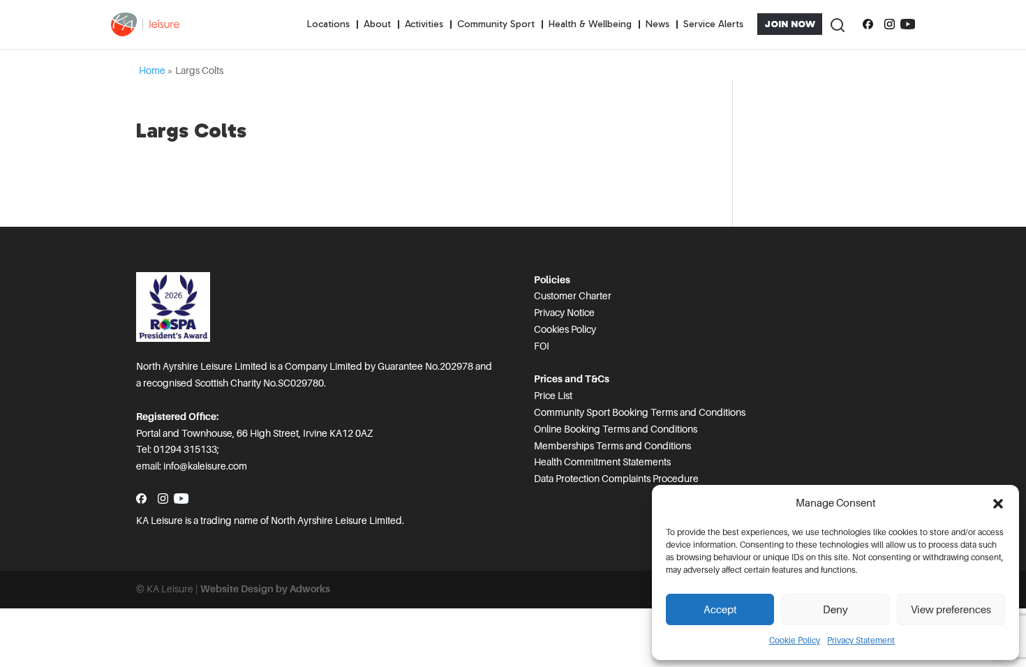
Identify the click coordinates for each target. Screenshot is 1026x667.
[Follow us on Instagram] (889, 24)
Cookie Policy (794, 640)
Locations (328, 24)
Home (152, 70)
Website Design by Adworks (265, 588)
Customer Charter (572, 295)
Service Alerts (713, 24)
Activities (424, 24)
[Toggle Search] (837, 24)
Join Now (789, 24)
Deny (835, 609)
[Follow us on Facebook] (868, 24)
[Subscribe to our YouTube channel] (907, 24)
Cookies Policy (565, 329)
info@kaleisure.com (205, 466)
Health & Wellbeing (590, 24)
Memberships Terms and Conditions (612, 445)
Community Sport (496, 24)
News (657, 24)
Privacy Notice (564, 312)
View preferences (951, 609)
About (377, 24)
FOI (541, 346)
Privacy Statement (861, 640)
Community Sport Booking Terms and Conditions (639, 412)
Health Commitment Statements (602, 461)
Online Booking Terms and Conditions (615, 429)
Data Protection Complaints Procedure (616, 478)
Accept (720, 609)
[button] (998, 504)
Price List (553, 395)
